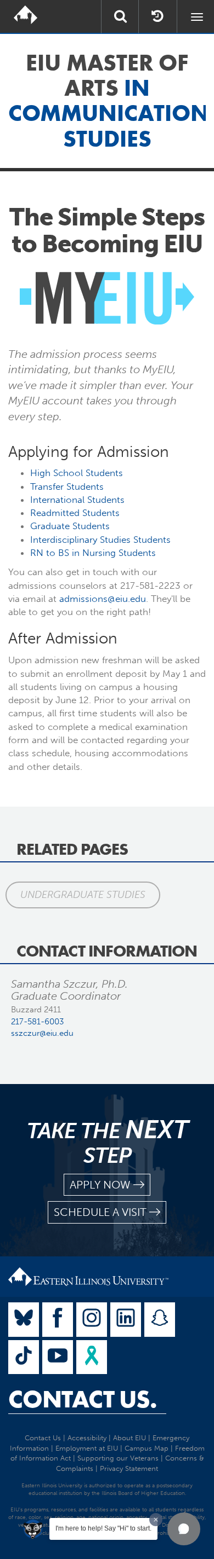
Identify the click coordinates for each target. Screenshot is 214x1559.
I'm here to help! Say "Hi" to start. (103, 1528)
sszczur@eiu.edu (42, 1033)
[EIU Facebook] (57, 1319)
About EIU (129, 1438)
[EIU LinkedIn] (125, 1319)
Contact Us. (82, 1399)
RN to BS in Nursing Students (93, 552)
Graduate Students (70, 525)
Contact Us (43, 1438)
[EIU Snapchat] (159, 1319)
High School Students (76, 472)
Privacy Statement (129, 1468)
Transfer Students (67, 486)
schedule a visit (100, 1212)
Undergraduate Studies (82, 895)
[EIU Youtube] (57, 1357)
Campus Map (146, 1448)
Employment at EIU (86, 1448)
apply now (100, 1184)
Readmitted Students (75, 512)
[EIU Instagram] (91, 1319)
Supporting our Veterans (118, 1458)
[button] (183, 1528)
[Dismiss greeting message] (155, 1519)
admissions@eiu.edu (102, 598)
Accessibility (86, 1438)
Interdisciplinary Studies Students (100, 539)
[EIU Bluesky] (23, 1319)
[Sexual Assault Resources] (91, 1357)
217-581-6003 (37, 1022)
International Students (77, 499)
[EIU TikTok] (23, 1357)
